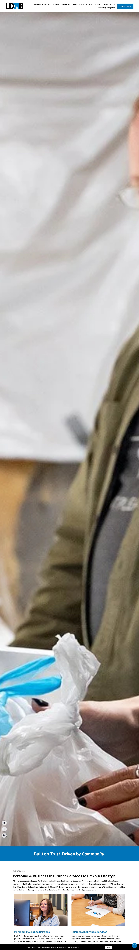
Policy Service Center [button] (81, 4)
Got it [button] (108, 947)
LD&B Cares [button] (108, 4)
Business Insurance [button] (61, 4)
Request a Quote (125, 6)
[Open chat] (134, 945)
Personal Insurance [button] (41, 4)
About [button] (97, 4)
